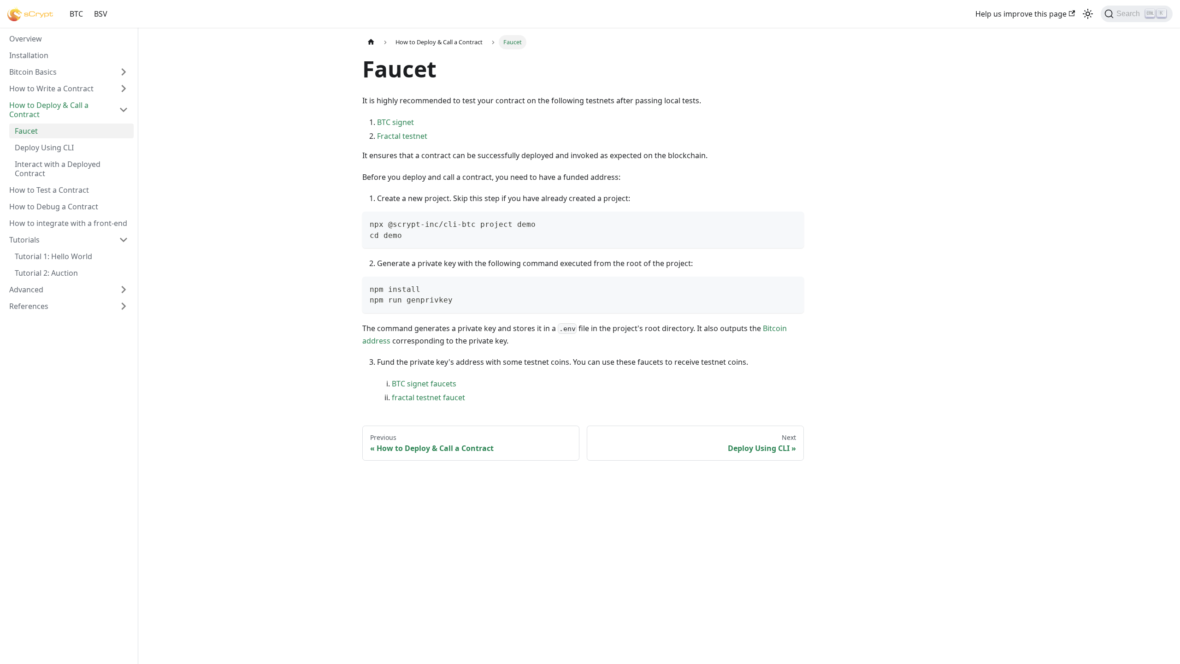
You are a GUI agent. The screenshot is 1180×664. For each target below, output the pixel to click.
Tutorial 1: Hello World (53, 256)
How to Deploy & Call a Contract (48, 109)
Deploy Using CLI (44, 147)
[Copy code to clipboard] (792, 223)
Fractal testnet (402, 136)
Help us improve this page (1021, 14)
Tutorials (24, 240)
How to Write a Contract (51, 88)
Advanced (26, 290)
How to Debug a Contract (53, 207)
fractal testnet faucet (428, 397)
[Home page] (371, 42)
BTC (76, 14)
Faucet (26, 131)
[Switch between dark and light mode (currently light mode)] (1087, 13)
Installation (28, 55)
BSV (100, 14)
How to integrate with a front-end (68, 223)
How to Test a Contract (49, 190)
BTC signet (395, 122)
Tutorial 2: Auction (46, 273)
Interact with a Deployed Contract (57, 168)
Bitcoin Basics (33, 72)
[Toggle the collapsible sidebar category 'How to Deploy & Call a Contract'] (123, 110)
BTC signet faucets (424, 384)
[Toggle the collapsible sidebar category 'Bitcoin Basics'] (123, 72)
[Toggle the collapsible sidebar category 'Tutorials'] (123, 239)
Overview (25, 39)
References (28, 306)
